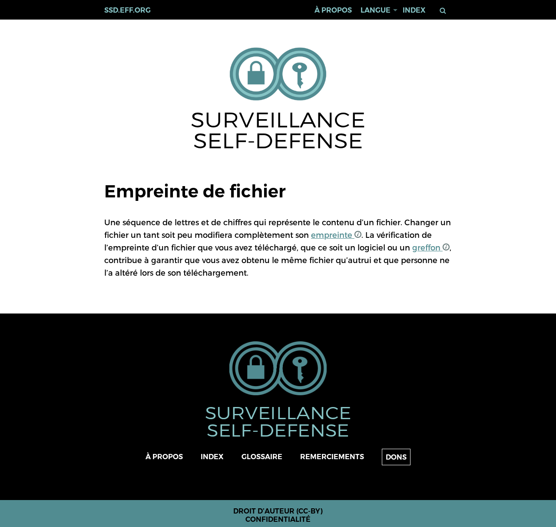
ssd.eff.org (127, 10)
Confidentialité (278, 519)
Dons (396, 457)
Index (414, 10)
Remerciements (332, 457)
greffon (427, 247)
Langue (376, 10)
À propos (333, 10)
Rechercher (444, 10)
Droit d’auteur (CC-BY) (278, 511)
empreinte (332, 234)
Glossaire (262, 457)
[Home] (278, 74)
